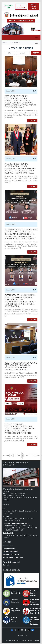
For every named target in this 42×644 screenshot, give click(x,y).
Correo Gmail (7, 546)
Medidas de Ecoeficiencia (15, 592)
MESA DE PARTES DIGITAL (33, 6)
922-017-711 (9, 6)
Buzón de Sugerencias (15, 610)
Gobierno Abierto (9, 549)
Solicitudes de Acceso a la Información (34, 621)
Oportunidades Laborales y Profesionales (35, 611)
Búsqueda (21, 8)
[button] (4, 29)
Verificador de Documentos (13, 557)
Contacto (6, 565)
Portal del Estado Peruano (33, 593)
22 (27, 455)
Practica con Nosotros (14, 620)
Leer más (32, 121)
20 (19, 455)
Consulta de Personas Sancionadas (34, 602)
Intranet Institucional (10, 551)
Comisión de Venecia (15, 601)
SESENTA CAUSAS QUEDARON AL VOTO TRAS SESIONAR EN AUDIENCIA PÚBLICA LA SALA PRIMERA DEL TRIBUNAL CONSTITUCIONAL (21, 366)
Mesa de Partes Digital (11, 554)
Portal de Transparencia (19, 21)
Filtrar (36, 53)
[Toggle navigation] (36, 37)
